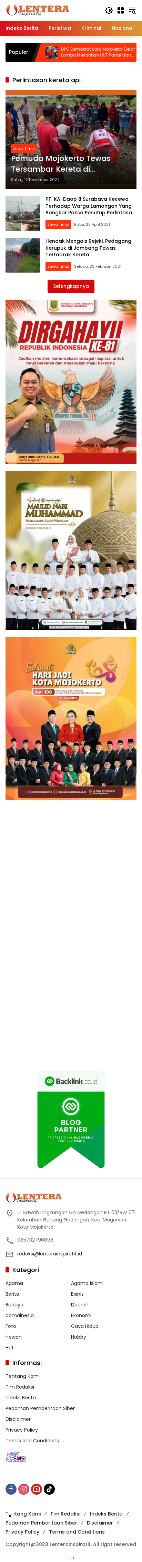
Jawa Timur (24, 148)
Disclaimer (18, 1419)
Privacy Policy (22, 1429)
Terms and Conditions (32, 1440)
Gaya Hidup (85, 1326)
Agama (14, 1283)
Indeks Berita (21, 1397)
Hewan (14, 1336)
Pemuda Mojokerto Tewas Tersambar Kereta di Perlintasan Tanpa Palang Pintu (61, 164)
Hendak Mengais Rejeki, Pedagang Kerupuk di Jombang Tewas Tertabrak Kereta (88, 248)
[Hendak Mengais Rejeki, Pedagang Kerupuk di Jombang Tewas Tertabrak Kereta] (23, 255)
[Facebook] (11, 1489)
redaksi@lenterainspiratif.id (49, 1253)
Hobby (78, 1336)
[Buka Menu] (120, 10)
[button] (109, 10)
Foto (11, 1326)
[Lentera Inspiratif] (38, 10)
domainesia (20, 1315)
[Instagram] (23, 1489)
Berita (12, 1293)
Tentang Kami (23, 1376)
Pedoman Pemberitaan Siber (40, 1408)
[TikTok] (49, 1489)
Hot (10, 1347)
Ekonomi (81, 1315)
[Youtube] (36, 1489)
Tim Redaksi (20, 1386)
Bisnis (77, 1293)
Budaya (14, 1304)
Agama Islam (87, 1283)
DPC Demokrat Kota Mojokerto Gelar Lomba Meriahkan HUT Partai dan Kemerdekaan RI (66, 52)
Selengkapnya (71, 286)
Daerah (80, 1304)
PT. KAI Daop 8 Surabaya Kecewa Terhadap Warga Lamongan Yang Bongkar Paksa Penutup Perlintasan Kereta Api (90, 209)
